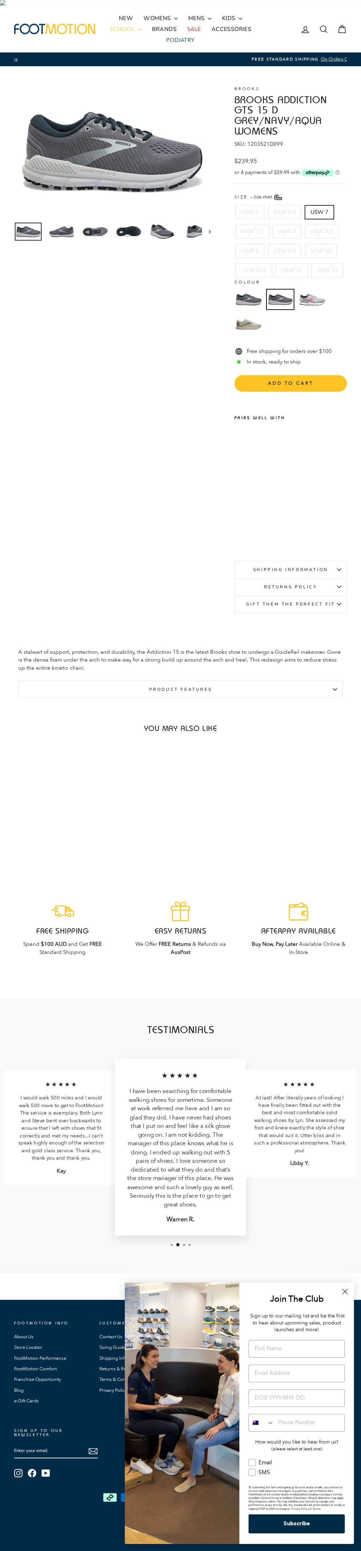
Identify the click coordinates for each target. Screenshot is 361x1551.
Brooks (247, 89)
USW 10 (321, 250)
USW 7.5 (252, 231)
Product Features (180, 689)
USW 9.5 (285, 250)
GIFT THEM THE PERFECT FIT (290, 604)
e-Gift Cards (26, 1401)
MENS (197, 18)
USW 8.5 (322, 231)
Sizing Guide (112, 1347)
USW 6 (250, 212)
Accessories (231, 29)
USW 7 (319, 212)
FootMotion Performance (40, 1358)
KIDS (229, 18)
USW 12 (327, 270)
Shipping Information (290, 569)
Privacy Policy (113, 1390)
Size (253, 197)
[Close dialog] (345, 1291)
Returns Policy (290, 587)
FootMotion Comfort (35, 1369)
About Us (23, 1337)
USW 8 (287, 231)
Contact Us (110, 1337)
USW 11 (291, 270)
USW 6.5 (285, 212)
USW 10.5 (254, 270)
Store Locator (28, 1347)
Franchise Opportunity (37, 1379)
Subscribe (296, 1524)
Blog (19, 1390)
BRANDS (164, 29)
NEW (126, 18)
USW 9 (250, 250)
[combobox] (261, 1422)
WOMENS (157, 18)
